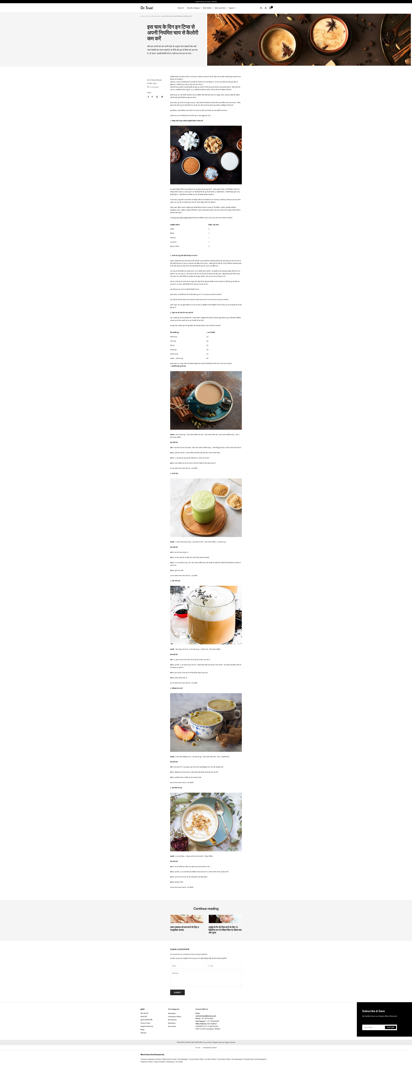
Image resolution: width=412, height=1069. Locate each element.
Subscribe (390, 1027)
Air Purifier (179, 1062)
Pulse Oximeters (159, 1062)
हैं (198, 289)
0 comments (154, 87)
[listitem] (148, 97)
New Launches (220, 8)
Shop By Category (193, 8)
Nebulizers (172, 1023)
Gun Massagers (237, 1059)
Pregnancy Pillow (147, 1062)
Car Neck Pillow (210, 1059)
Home (142, 16)
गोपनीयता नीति (207, 958)
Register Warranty (147, 1026)
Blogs (142, 1029)
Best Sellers (207, 8)
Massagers (172, 1013)
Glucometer (172, 1026)
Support (231, 8)
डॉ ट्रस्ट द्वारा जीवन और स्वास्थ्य (153, 16)
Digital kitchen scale (169, 1059)
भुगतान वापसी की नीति (146, 1020)
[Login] (266, 8)
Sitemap (143, 1033)
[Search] (261, 8)
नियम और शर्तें (144, 1013)
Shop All (180, 8)
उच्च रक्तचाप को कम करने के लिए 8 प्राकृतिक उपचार (184, 928)
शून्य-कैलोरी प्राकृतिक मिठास (184, 218)
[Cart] (270, 8)
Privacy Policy (145, 1023)
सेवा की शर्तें (217, 958)
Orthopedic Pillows (174, 1016)
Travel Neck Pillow (223, 1059)
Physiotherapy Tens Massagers (255, 1059)
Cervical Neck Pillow (196, 1059)
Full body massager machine (151, 1059)
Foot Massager (182, 1059)
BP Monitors (172, 1020)
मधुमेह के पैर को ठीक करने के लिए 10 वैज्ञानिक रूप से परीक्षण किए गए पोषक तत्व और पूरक (225, 930)
